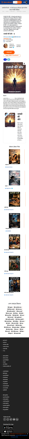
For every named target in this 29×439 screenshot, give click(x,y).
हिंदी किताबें (5, 373)
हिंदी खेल (21, 329)
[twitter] (11, 419)
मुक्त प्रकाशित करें (18, 2)
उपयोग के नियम (6, 346)
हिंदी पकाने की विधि (15, 323)
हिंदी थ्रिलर (23, 327)
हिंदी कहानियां (5, 395)
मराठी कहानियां (5, 399)
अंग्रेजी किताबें (5, 371)
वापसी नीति (5, 348)
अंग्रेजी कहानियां (6, 401)
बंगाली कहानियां (6, 403)
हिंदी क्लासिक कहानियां (11, 311)
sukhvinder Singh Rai (9, 209)
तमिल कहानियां (5, 407)
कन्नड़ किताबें (5, 387)
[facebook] (4, 419)
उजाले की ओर (19, 117)
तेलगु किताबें (5, 381)
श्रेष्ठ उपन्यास (5, 357)
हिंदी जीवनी (8, 323)
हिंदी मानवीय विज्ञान (8, 321)
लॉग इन (24, 2)
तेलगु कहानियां (5, 409)
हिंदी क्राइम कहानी (17, 333)
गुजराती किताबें (5, 375)
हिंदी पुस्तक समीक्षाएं (15, 327)
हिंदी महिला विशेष (16, 315)
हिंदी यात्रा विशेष (8, 315)
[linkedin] (17, 419)
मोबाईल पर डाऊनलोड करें (13, 55)
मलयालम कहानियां (6, 405)
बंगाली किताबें (5, 383)
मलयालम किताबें (6, 385)
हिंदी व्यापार (16, 329)
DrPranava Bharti (7, 37)
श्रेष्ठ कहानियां (5, 355)
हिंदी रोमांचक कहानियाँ (19, 319)
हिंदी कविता (21, 313)
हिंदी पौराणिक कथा (7, 327)
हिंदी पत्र (21, 323)
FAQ (4, 350)
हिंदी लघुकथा (10, 307)
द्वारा (6, 167)
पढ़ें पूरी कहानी (9, 52)
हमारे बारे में (5, 340)
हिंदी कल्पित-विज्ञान (9, 329)
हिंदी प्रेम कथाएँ (10, 317)
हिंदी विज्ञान (22, 331)
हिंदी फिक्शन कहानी (10, 309)
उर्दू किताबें (5, 390)
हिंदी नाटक (22, 315)
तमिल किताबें (5, 379)
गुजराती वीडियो (5, 360)
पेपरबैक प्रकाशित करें (7, 366)
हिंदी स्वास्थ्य (22, 321)
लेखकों (4, 362)
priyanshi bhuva (9, 167)
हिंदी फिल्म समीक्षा (19, 325)
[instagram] (7, 419)
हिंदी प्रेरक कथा (18, 37)
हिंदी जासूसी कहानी (18, 317)
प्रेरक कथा (19, 46)
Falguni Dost (8, 188)
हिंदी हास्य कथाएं (9, 313)
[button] (16, 2)
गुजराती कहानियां (6, 397)
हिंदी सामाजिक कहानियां (10, 319)
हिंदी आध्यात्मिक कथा (17, 307)
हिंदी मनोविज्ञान (15, 321)
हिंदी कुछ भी (10, 333)
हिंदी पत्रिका (15, 313)
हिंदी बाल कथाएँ (19, 311)
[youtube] (14, 419)
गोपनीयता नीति (5, 344)
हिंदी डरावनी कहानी (10, 325)
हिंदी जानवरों (7, 331)
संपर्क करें (4, 342)
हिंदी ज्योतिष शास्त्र (14, 331)
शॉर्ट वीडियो (5, 364)
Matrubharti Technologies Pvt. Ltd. (18, 433)
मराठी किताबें (5, 377)
